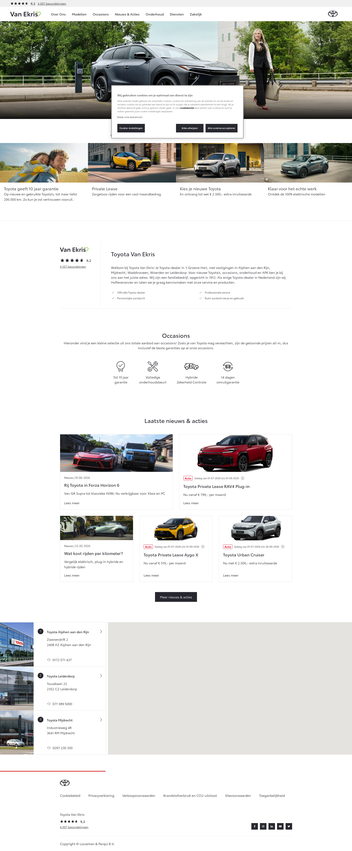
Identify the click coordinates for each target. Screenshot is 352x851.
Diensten (177, 14)
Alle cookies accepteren (221, 128)
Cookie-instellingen (131, 128)
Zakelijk (196, 14)
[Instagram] (263, 826)
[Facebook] (254, 826)
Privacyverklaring (101, 795)
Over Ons (58, 14)
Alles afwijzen (190, 128)
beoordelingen (73, 266)
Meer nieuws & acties (176, 596)
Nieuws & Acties (127, 14)
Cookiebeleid (70, 795)
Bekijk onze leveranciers (129, 117)
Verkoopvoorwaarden (138, 795)
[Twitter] (289, 826)
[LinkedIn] (271, 826)
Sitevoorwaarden (238, 795)
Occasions (101, 14)
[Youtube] (280, 826)
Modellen (79, 14)
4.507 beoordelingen (52, 3)
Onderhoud (155, 14)
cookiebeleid (187, 107)
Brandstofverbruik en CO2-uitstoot (190, 795)
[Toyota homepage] (333, 14)
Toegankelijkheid (272, 795)
